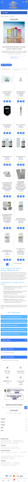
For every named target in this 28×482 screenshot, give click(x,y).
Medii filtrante (16, 464)
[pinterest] (15, 413)
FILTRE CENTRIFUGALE (5, 448)
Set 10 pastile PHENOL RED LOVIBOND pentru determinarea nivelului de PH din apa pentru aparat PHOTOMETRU (21, 185)
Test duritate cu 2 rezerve (7, 157)
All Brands (25, 340)
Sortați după (16, 69)
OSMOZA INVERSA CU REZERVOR (8, 459)
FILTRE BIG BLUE (15, 447)
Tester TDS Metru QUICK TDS (7, 125)
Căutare (23, 2)
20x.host (25, 474)
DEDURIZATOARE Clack (18, 440)
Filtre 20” (18, 448)
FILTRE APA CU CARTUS (5, 447)
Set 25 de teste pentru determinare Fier (7, 251)
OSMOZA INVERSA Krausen (19, 456)
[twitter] (13, 413)
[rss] (21, 413)
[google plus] (18, 413)
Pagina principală (4, 16)
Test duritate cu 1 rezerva (21, 157)
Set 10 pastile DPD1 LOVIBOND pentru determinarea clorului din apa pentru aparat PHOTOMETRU (7, 218)
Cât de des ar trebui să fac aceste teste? (11, 333)
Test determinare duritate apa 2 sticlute (7, 93)
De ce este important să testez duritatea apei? (12, 316)
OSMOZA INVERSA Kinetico (6, 456)
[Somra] (13, 4)
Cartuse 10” (9, 452)
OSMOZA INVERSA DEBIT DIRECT (8, 457)
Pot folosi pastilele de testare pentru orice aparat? (13, 329)
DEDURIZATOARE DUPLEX (18, 442)
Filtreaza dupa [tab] (7, 65)
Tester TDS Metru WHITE (21, 125)
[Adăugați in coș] (4, 101)
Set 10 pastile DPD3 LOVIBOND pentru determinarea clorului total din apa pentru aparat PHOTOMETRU (7, 186)
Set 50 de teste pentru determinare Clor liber (20, 220)
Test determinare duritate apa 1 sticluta (21, 93)
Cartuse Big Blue (22, 452)
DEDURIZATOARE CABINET (6, 440)
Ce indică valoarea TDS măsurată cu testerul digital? (13, 321)
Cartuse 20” (15, 452)
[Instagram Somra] (10, 413)
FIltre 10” (13, 448)
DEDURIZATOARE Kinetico (6, 442)
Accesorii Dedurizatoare (6, 462)
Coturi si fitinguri (4, 465)
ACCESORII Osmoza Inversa (6, 464)
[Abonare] (25, 407)
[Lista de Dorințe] (7, 101)
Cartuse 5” (3, 452)
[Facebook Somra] (7, 413)
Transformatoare (12, 465)
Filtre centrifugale (15, 462)
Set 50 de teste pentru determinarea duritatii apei (21, 251)
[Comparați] (10, 101)
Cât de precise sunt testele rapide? (10, 325)
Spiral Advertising (15, 474)
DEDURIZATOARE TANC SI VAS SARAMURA (9, 443)
